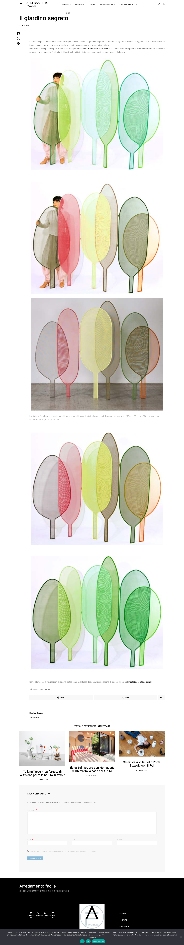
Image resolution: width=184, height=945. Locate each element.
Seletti (105, 49)
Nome (30, 839)
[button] (164, 4)
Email (75, 839)
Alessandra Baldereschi (87, 49)
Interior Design (106, 4)
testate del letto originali (140, 682)
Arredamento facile (37, 886)
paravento (35, 717)
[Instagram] (149, 5)
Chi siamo (123, 914)
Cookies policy (125, 926)
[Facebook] (149, 3)
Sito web (120, 840)
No (88, 941)
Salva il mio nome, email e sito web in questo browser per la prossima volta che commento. (64, 851)
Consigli (65, 4)
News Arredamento (127, 4)
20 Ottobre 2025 (92, 775)
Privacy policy (98, 941)
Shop (68, 13)
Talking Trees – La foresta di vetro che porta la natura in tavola (42, 773)
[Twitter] (152, 3)
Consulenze (80, 4)
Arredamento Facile (37, 4)
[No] (181, 937)
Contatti (92, 4)
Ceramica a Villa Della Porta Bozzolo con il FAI (141, 763)
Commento (31, 810)
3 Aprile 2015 (24, 25)
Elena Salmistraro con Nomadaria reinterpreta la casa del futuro (92, 769)
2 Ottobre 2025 (141, 770)
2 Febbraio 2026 (42, 779)
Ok (82, 941)
